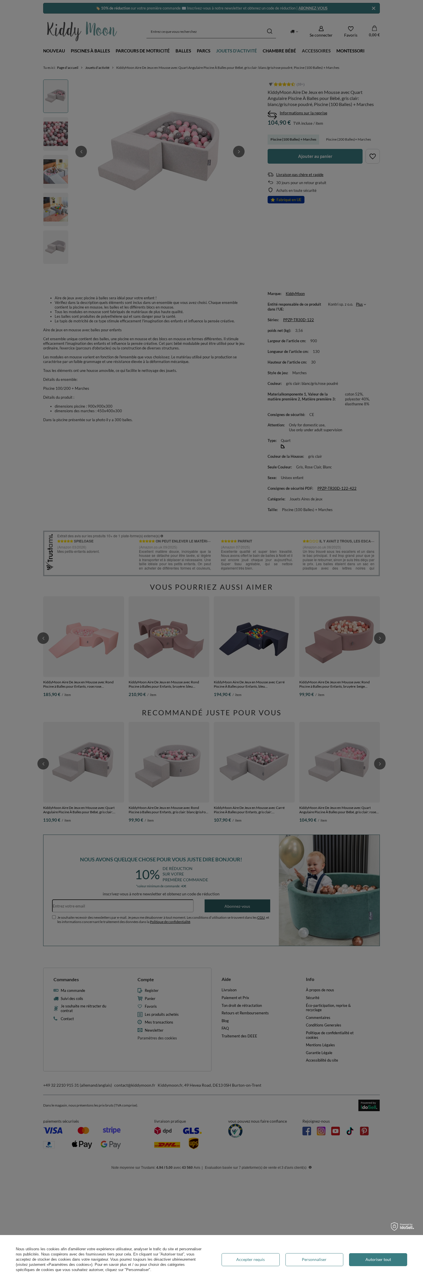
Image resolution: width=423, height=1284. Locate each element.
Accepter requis (250, 1259)
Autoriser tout (378, 1259)
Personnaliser (314, 1259)
